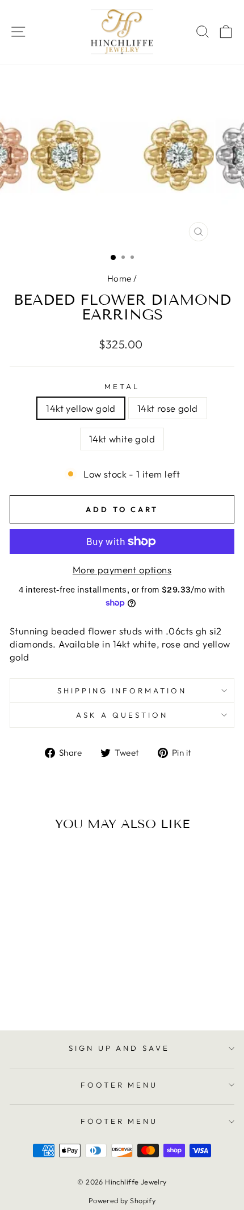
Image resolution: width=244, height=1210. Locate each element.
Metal (122, 386)
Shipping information (122, 690)
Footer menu (119, 1084)
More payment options (122, 570)
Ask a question (122, 714)
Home (119, 278)
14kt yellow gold (81, 408)
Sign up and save (119, 1048)
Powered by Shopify (122, 1200)
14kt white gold (122, 439)
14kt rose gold (167, 408)
